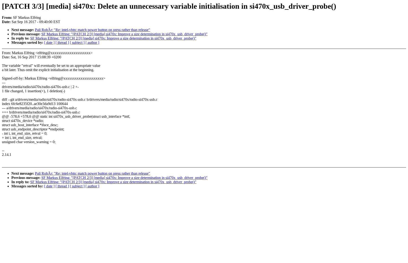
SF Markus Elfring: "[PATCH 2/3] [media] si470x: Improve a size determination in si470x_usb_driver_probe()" (124, 34)
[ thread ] (62, 42)
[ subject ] (77, 42)
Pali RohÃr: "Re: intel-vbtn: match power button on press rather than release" (92, 30)
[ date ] (49, 42)
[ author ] (92, 42)
